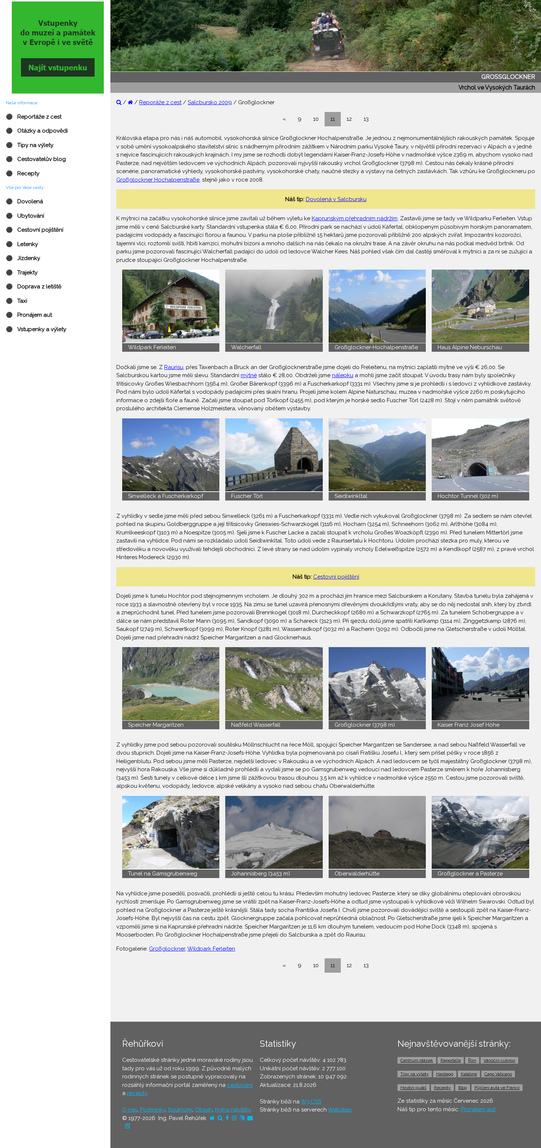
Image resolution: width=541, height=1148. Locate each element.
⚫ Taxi (16, 301)
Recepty (442, 1087)
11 (332, 119)
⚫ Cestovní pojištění (34, 230)
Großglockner (167, 948)
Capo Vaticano (498, 1074)
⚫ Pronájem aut (29, 315)
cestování (239, 1085)
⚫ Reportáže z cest (33, 116)
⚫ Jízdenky (23, 258)
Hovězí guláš (413, 1087)
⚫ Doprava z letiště (33, 286)
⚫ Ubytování (25, 216)
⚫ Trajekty (22, 272)
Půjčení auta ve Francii (497, 1087)
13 (366, 119)
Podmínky (152, 1109)
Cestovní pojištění (336, 576)
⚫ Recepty (22, 173)
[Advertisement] (325, 997)
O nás (129, 1109)
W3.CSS (311, 1101)
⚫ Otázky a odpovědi (37, 130)
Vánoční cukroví (499, 1060)
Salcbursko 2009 (210, 102)
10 (316, 119)
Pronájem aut (478, 1109)
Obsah (203, 1109)
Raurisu (173, 367)
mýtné (249, 375)
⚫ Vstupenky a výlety (36, 329)
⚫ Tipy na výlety (29, 145)
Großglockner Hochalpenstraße (157, 179)
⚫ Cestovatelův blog (36, 159)
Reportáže (451, 1060)
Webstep (340, 1109)
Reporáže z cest (160, 102)
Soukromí (180, 1109)
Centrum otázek (416, 1060)
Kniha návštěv (233, 1109)
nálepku (342, 375)
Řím (472, 1060)
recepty (137, 1093)
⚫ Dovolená (24, 201)
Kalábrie (469, 1074)
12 (349, 119)
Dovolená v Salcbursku (336, 199)
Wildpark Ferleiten (211, 948)
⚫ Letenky (22, 244)
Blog (462, 1087)
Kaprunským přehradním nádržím (354, 218)
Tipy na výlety (414, 1074)
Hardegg (444, 1074)
